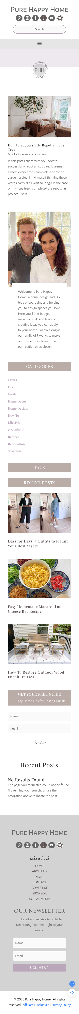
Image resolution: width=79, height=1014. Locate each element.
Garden (40, 154)
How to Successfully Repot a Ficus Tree (36, 147)
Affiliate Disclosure (36, 1005)
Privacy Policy (61, 1005)
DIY (11, 387)
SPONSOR (39, 893)
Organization (18, 429)
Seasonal (14, 451)
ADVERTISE (40, 888)
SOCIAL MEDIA (39, 899)
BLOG (39, 877)
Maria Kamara (22, 154)
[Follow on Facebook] (35, 18)
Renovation (16, 444)
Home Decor (17, 401)
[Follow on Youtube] (51, 18)
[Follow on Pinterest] (19, 18)
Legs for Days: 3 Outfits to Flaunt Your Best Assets (38, 543)
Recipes (13, 437)
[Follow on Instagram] (27, 18)
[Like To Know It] (60, 18)
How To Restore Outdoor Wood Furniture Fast (36, 674)
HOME (39, 866)
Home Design (18, 408)
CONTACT (39, 882)
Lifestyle (14, 422)
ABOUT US (39, 871)
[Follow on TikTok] (43, 18)
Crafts (12, 380)
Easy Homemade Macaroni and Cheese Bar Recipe (36, 609)
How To (13, 415)
